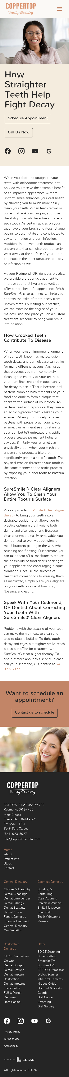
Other (41, 944)
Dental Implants (14, 983)
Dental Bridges (14, 965)
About (8, 854)
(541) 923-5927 (15, 833)
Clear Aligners (47, 898)
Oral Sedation (13, 930)
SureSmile (45, 912)
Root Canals (12, 1001)
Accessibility (11, 1046)
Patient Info (11, 858)
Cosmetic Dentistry (50, 881)
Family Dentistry (15, 916)
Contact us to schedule (34, 712)
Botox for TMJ (47, 960)
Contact (9, 868)
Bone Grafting (47, 956)
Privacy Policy (12, 1032)
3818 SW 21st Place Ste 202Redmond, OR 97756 (24, 807)
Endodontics (12, 988)
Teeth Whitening (49, 916)
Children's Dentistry (17, 889)
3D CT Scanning (49, 951)
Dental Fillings (14, 903)
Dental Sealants (14, 907)
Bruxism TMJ (46, 965)
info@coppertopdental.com (22, 839)
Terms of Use (12, 1039)
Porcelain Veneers (50, 903)
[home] (20, 9)
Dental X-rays (13, 912)
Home (8, 849)
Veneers (43, 921)
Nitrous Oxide (47, 983)
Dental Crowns (14, 970)
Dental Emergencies (17, 898)
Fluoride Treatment (16, 921)
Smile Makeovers (49, 907)
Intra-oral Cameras (50, 979)
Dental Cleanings (15, 893)
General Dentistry (15, 881)
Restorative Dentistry (11, 946)
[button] (59, 9)
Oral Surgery (46, 1006)
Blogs (8, 863)
